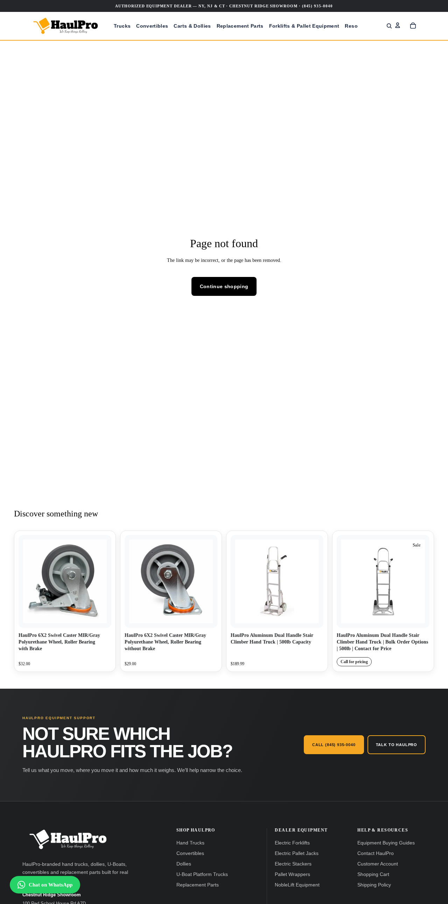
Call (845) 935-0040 (334, 745)
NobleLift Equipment (297, 885)
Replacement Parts (197, 885)
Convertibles (190, 853)
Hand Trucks (190, 843)
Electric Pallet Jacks (296, 853)
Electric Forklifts (292, 843)
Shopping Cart (373, 874)
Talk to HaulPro (396, 745)
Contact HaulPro (375, 853)
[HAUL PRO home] (67, 839)
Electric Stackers (293, 864)
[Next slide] (312, 581)
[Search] (389, 26)
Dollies (183, 864)
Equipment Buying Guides (386, 843)
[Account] (397, 25)
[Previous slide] (241, 581)
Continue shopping (224, 286)
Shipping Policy (374, 885)
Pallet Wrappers (292, 874)
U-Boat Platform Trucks (202, 874)
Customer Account (377, 864)
